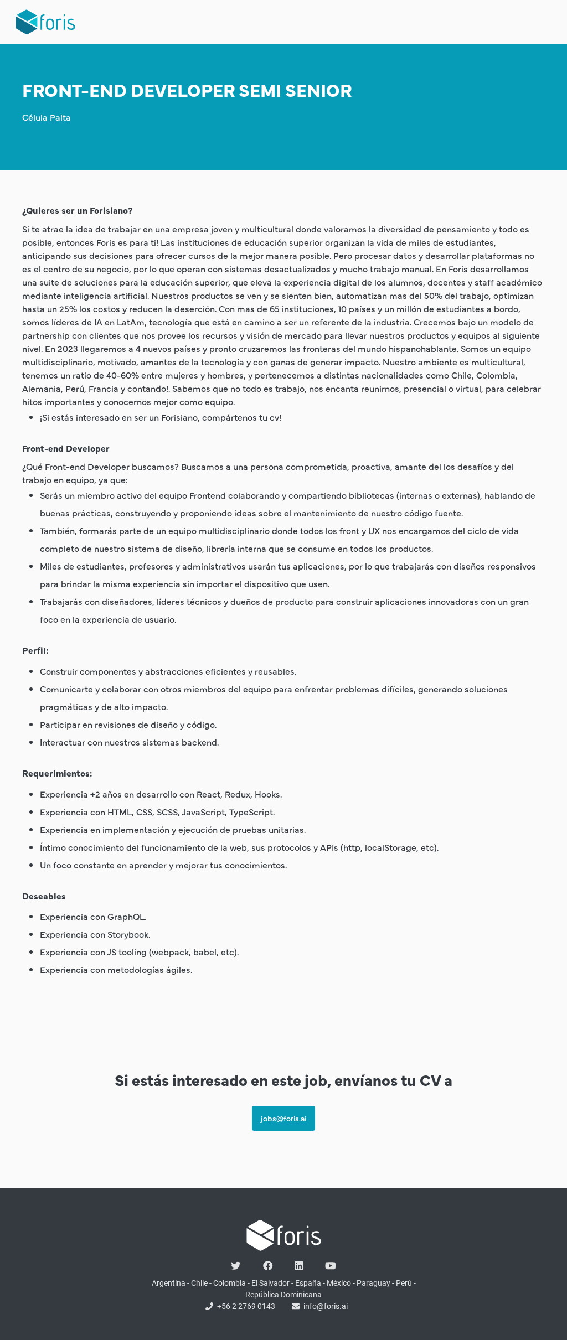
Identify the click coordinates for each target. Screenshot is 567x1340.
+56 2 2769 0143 (246, 1306)
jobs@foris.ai (283, 1118)
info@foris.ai (325, 1306)
